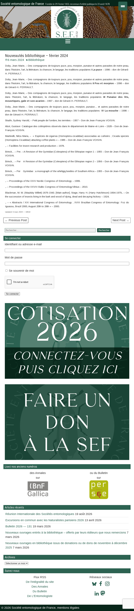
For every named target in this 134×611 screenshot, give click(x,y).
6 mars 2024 (16, 60)
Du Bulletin (40, 591)
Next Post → (121, 220)
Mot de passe (13, 257)
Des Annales (40, 586)
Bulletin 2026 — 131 (18, 526)
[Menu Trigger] (122, 6)
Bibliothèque (36, 60)
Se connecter (12, 294)
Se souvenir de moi (21, 270)
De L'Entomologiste (39, 596)
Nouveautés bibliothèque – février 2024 (36, 55)
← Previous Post (16, 220)
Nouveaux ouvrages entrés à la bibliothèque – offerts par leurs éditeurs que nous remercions (65, 532)
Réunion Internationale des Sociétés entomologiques (39, 514)
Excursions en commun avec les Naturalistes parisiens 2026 (44, 520)
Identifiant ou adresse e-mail (23, 244)
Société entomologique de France (22, 4)
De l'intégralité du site (40, 581)
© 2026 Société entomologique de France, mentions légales (40, 607)
